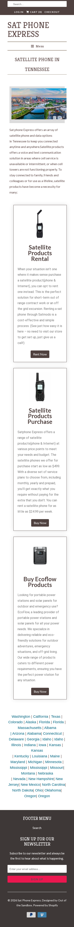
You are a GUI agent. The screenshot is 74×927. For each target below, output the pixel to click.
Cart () (35, 11)
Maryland (17, 762)
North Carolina (53, 785)
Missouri (56, 768)
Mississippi (18, 768)
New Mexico (30, 785)
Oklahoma (53, 790)
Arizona (18, 733)
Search (37, 828)
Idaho (46, 739)
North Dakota (22, 790)
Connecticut (52, 733)
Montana (28, 773)
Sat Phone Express (28, 29)
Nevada (19, 779)
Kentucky (21, 756)
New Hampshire (41, 779)
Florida (44, 722)
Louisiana (39, 756)
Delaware (16, 739)
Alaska (30, 722)
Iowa (42, 745)
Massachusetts (29, 728)
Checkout (52, 11)
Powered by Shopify (45, 905)
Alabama (34, 733)
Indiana (30, 745)
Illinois (16, 745)
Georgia (33, 739)
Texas (55, 717)
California (40, 717)
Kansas (55, 745)
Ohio (39, 790)
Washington (21, 717)
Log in (18, 11)
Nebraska (45, 773)
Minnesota (53, 762)
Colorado (15, 722)
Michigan (35, 762)
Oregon (30, 796)
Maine (55, 756)
